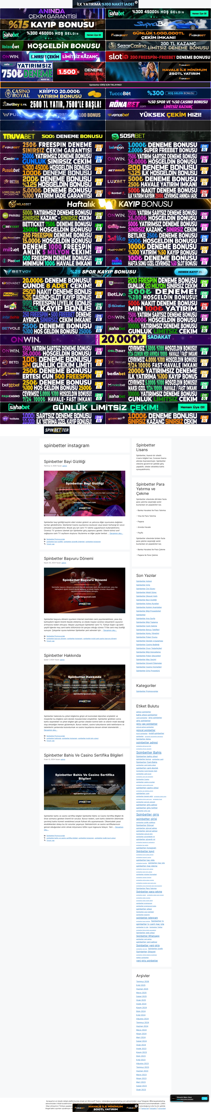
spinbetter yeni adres (144, 939)
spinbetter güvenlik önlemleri (74, 542)
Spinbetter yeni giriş (148, 945)
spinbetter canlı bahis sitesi (146, 765)
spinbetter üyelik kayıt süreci (105, 838)
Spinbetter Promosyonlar (55, 539)
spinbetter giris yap (143, 811)
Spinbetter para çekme (149, 891)
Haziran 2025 (142, 989)
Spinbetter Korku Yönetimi (147, 633)
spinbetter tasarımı (143, 915)
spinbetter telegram (147, 917)
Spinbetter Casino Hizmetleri (149, 667)
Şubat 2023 (141, 1086)
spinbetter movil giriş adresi (144, 872)
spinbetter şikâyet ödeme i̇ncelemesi (146, 955)
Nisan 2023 (141, 1078)
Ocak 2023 (141, 1090)
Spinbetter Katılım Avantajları (149, 607)
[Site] (52, 147)
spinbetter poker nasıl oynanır (155, 895)
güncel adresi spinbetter (145, 727)
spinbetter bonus (143, 759)
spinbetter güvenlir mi (145, 839)
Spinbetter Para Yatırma (146, 888)
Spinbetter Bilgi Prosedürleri (148, 611)
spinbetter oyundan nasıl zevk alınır (146, 883)
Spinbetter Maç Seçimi (146, 659)
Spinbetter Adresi (144, 581)
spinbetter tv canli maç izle (150, 924)
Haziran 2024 (142, 1026)
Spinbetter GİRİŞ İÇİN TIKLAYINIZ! (105, 85)
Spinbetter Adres (143, 739)
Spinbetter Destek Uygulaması (149, 641)
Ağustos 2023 (142, 1063)
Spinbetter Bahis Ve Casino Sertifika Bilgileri (83, 755)
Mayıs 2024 (141, 1030)
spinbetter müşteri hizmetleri (146, 874)
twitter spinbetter (142, 957)
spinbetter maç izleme (146, 866)
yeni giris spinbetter (147, 960)
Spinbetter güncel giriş (144, 834)
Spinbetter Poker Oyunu (146, 637)
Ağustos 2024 (142, 1019)
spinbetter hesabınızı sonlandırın (145, 842)
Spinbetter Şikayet (146, 951)
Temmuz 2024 (142, 1022)
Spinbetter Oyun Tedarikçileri (149, 648)
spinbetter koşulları (141, 863)
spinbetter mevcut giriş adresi (144, 869)
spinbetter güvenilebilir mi (145, 837)
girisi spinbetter (155, 718)
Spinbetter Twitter (155, 927)
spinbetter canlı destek (147, 768)
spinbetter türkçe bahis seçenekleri (146, 930)
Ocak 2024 (141, 1045)
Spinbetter (141, 615)
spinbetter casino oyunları (145, 782)
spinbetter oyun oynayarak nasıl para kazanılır (149, 886)
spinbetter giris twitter (147, 808)
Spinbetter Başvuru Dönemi (68, 558)
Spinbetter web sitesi (145, 933)
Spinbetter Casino (142, 779)
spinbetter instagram (93, 542)
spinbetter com (142, 793)
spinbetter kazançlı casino (143, 857)
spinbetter (140, 736)
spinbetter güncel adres (146, 828)
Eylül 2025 (140, 985)
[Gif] (105, 204)
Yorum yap (50, 544)
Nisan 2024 (141, 1034)
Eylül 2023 (141, 1060)
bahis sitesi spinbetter (146, 715)
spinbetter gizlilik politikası (145, 822)
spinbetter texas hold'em (143, 921)
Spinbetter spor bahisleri (145, 912)
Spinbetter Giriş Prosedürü (148, 671)
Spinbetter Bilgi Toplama (147, 622)
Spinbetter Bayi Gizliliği (64, 461)
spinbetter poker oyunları (143, 898)
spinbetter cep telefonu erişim (144, 791)
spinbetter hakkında (53, 738)
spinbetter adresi (147, 742)
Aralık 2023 (141, 1049)
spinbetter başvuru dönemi (56, 638)
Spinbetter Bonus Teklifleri (147, 630)
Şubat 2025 (141, 996)
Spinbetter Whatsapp (147, 936)
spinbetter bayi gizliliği (54, 542)
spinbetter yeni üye (141, 949)
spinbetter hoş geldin (142, 845)
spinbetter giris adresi (146, 805)
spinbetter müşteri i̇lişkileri (143, 877)
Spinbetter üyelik (155, 949)
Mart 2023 (141, 1082)
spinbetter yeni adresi (146, 942)
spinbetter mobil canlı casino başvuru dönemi (100, 638)
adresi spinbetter (143, 712)
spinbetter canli (157, 759)
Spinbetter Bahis (148, 752)
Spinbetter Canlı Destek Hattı (146, 771)
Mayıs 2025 (141, 993)
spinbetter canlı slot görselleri (144, 776)
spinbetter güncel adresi (146, 831)
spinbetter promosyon (144, 903)
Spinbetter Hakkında (62, 655)
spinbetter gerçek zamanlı (145, 802)
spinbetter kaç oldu (145, 860)
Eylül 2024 (141, 1015)
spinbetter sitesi (144, 909)
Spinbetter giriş (147, 814)
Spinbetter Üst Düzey (145, 589)
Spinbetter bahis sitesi (147, 756)
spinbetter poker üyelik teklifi (144, 900)
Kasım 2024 (141, 1008)
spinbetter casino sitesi (147, 788)
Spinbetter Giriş (143, 585)
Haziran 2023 (142, 1071)
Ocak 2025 (141, 1000)
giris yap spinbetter (146, 723)
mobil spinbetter (156, 733)
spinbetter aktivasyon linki (143, 746)
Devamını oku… (116, 533)
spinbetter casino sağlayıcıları (144, 785)
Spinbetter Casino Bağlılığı (147, 645)
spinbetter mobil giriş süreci (88, 738)
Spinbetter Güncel (145, 825)
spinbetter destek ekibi (144, 796)
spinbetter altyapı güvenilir (143, 749)
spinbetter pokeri (141, 895)
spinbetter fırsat (157, 799)
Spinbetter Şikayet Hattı (146, 596)
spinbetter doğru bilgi (160, 796)
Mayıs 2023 (141, 1075)
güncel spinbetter (145, 730)
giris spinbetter (143, 720)
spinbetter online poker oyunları (145, 880)
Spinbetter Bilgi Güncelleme (148, 652)
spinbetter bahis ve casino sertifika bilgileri (62, 838)
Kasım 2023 (141, 1052)
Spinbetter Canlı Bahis (146, 762)
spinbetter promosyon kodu (146, 906)
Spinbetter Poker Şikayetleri (148, 656)
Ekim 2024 (141, 1011)
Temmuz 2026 (142, 981)
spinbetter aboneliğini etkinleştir (154, 736)
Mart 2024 (141, 1037)
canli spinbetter (141, 718)
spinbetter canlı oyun (143, 774)
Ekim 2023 (141, 1056)
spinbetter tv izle (142, 927)
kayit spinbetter (142, 733)
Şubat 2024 (141, 1041)
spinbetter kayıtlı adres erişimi (144, 854)
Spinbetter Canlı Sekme (146, 626)
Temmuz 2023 (142, 1067)
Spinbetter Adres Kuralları (147, 603)
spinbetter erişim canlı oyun (144, 799)
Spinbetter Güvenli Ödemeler (149, 663)
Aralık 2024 (141, 1004)
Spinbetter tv (157, 921)
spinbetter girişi (146, 819)
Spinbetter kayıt (145, 851)
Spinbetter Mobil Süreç (146, 592)
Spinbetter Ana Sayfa (145, 618)
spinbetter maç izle (156, 863)
